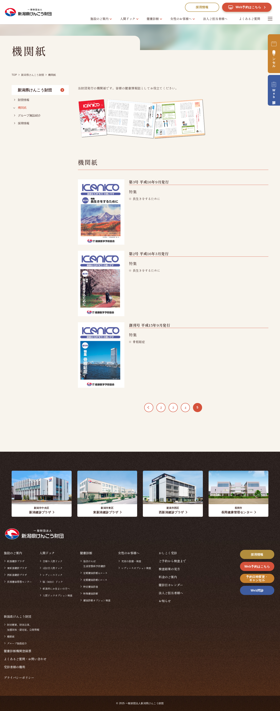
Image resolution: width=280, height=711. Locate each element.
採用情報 (23, 123)
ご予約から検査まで (172, 561)
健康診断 (153, 18)
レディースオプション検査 (136, 568)
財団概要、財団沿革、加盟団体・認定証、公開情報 (23, 627)
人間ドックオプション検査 (57, 595)
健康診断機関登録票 (17, 651)
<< (148, 407)
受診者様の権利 (14, 667)
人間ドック (127, 18)
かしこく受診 (168, 553)
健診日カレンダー (171, 585)
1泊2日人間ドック (52, 568)
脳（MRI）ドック (53, 582)
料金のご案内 (168, 577)
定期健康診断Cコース (95, 580)
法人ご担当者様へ (215, 18)
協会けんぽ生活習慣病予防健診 (94, 563)
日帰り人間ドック (52, 561)
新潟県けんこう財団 (35, 90)
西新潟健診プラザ (17, 575)
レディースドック (52, 575)
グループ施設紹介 (29, 115)
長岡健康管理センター (19, 582)
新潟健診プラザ (15, 561)
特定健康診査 (90, 586)
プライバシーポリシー (19, 677)
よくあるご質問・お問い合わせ (25, 659)
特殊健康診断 (90, 593)
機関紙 (22, 107)
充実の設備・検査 (131, 561)
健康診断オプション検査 (96, 600)
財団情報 (23, 99)
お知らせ (165, 601)
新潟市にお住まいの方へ (56, 588)
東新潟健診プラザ (17, 568)
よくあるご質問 (249, 18)
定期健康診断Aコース (95, 573)
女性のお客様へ (181, 18)
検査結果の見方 (169, 569)
